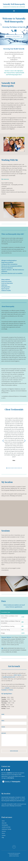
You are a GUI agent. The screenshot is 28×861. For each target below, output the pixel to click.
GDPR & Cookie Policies (14, 856)
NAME (2, 714)
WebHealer (16, 854)
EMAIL (2, 720)
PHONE (3, 727)
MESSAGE (3, 733)
